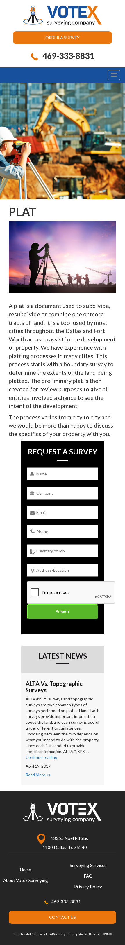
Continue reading (41, 757)
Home (25, 869)
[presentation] (71, 592)
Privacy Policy (88, 886)
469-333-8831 (66, 901)
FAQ (88, 875)
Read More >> (38, 774)
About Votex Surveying (25, 880)
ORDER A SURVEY (62, 37)
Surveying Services (88, 865)
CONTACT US (62, 917)
